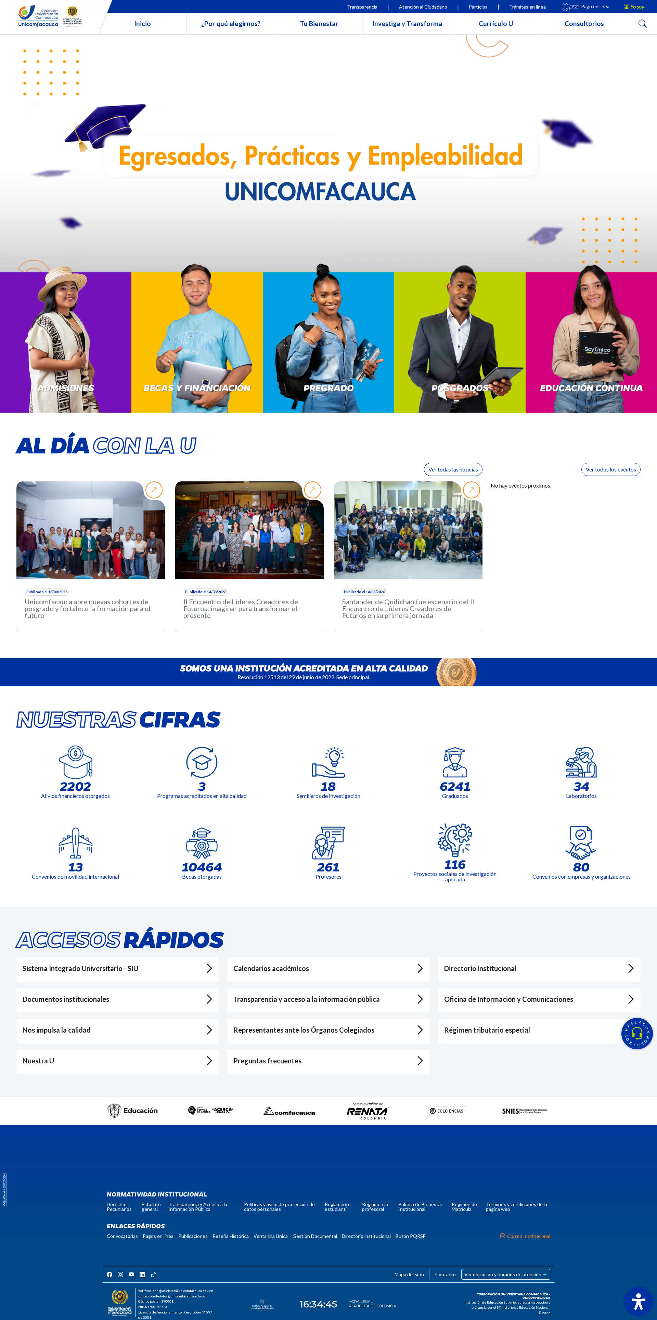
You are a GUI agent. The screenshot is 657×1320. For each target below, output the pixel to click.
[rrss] (109, 1274)
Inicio (142, 23)
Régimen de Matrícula (464, 1206)
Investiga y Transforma (407, 23)
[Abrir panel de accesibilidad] (638, 1301)
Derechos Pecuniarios (119, 1206)
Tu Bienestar (319, 23)
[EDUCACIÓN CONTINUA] (591, 346)
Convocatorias (122, 1236)
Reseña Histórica (230, 1236)
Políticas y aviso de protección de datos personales (279, 1206)
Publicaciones (193, 1236)
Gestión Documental (315, 1236)
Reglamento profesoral (375, 1206)
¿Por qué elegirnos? (230, 23)
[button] (637, 1034)
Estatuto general (151, 1206)
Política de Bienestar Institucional (420, 1206)
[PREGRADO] (328, 346)
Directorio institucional (366, 1236)
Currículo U (496, 23)
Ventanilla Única (271, 1236)
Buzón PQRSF (410, 1236)
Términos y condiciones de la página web (516, 1206)
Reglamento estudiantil (338, 1206)
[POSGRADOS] (460, 346)
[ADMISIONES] (65, 346)
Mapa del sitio (409, 1274)
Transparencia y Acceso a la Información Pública (197, 1206)
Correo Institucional (528, 1236)
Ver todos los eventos (611, 469)
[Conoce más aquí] (328, 158)
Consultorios (584, 23)
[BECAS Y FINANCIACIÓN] (197, 346)
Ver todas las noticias (453, 469)
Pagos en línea (158, 1236)
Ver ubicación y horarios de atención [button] (503, 1274)
